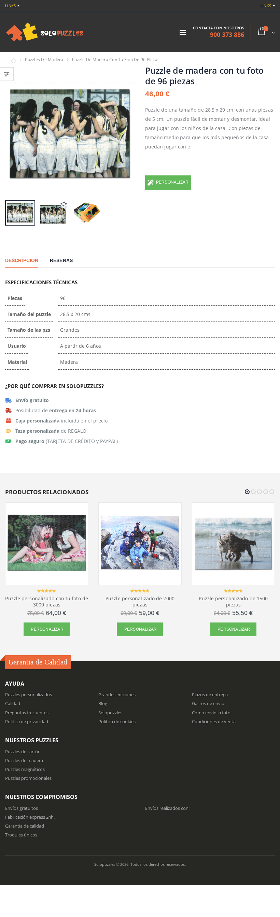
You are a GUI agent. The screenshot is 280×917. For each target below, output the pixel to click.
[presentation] (14, 132)
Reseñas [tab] (61, 260)
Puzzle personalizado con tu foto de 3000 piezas (46, 601)
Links (10, 5)
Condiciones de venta (214, 721)
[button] (266, 32)
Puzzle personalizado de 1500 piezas (233, 601)
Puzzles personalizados (28, 694)
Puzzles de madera (44, 59)
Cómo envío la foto (211, 713)
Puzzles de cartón (23, 751)
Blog (102, 703)
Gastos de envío (208, 703)
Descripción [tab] (21, 260)
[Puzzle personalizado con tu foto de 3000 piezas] (46, 544)
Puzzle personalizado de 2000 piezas (140, 601)
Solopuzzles (110, 713)
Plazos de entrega (210, 694)
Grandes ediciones (117, 694)
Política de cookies (117, 721)
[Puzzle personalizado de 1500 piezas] (233, 544)
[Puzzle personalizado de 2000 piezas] (140, 544)
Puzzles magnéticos (25, 769)
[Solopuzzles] (44, 32)
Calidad (12, 703)
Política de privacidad (26, 721)
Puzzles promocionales (28, 778)
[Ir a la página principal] (13, 59)
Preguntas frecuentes (26, 713)
